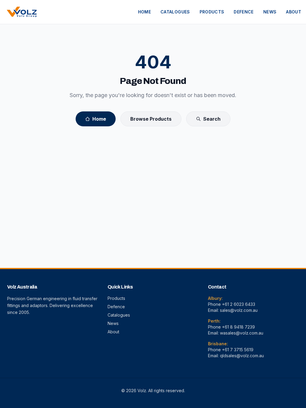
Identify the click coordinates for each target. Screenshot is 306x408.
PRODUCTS (212, 11)
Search (212, 119)
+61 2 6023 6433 (238, 304)
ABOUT (293, 11)
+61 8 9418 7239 (238, 326)
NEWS (269, 11)
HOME (144, 11)
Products (116, 298)
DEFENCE (243, 11)
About (113, 331)
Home (99, 119)
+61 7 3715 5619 (237, 349)
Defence (116, 306)
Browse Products (151, 119)
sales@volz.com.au (239, 310)
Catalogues (119, 314)
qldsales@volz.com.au (242, 355)
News (113, 323)
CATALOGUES (175, 11)
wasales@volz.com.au (241, 332)
